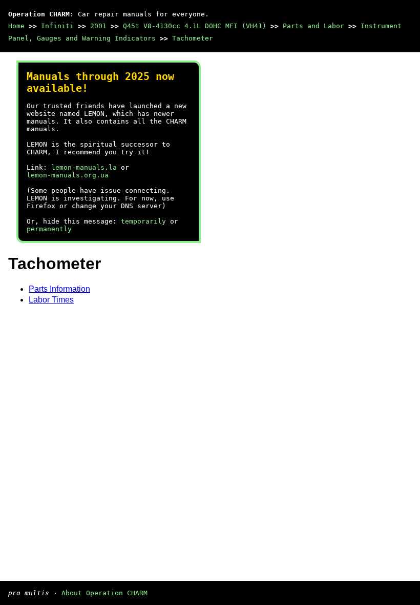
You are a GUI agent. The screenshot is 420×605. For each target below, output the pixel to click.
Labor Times (51, 299)
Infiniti (57, 26)
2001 (98, 26)
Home (16, 26)
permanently (49, 229)
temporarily (143, 221)
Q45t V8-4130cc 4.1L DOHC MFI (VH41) (194, 26)
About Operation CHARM (104, 593)
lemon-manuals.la (84, 167)
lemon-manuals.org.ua (68, 175)
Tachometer (192, 38)
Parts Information (59, 289)
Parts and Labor (313, 26)
